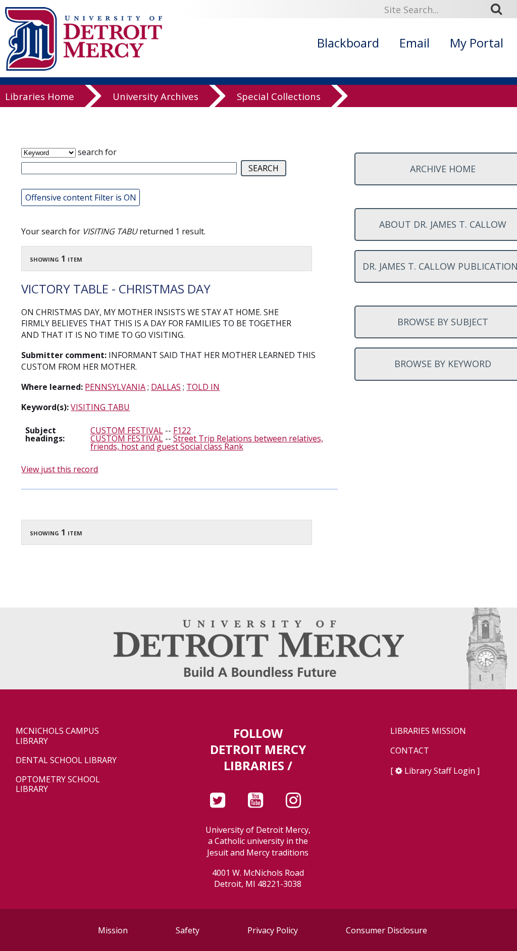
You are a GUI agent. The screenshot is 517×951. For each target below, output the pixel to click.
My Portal (476, 42)
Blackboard (348, 42)
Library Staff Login (439, 770)
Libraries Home (39, 96)
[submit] (500, 9)
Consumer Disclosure (386, 930)
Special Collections (279, 96)
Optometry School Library (58, 784)
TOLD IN (203, 386)
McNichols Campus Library (57, 735)
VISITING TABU (100, 407)
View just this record (59, 469)
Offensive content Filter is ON (80, 197)
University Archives (155, 96)
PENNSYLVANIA (115, 386)
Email (414, 42)
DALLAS (166, 386)
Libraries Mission (428, 731)
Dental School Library (66, 760)
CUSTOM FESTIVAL (126, 430)
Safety (187, 930)
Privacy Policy (272, 930)
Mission (113, 930)
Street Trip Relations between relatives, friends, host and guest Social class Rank (206, 442)
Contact (409, 751)
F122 (182, 430)
